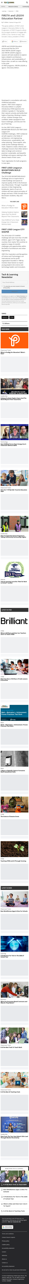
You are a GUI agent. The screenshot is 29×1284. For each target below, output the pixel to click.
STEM (17, 11)
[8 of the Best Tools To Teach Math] (14, 1178)
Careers (4, 1252)
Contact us (5, 1262)
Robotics (5, 317)
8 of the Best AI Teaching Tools (14, 1211)
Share (5, 41)
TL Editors (6, 22)
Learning (4, 11)
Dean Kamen (12, 263)
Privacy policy (5, 1241)
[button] (2, 2)
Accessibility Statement (8, 1266)
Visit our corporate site (14, 1222)
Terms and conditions (8, 1233)
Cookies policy (6, 1244)
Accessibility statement (8, 1248)
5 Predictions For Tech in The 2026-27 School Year (15, 1198)
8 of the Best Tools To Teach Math (15, 1184)
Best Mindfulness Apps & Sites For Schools (15, 1191)
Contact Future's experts (8, 1237)
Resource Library (13, 6)
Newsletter (24, 41)
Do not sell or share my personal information (14, 1270)
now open (6, 163)
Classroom (10, 11)
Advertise (4, 1255)
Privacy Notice (22, 297)
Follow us (16, 41)
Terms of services (21, 296)
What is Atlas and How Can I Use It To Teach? (15, 1205)
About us (4, 1259)
